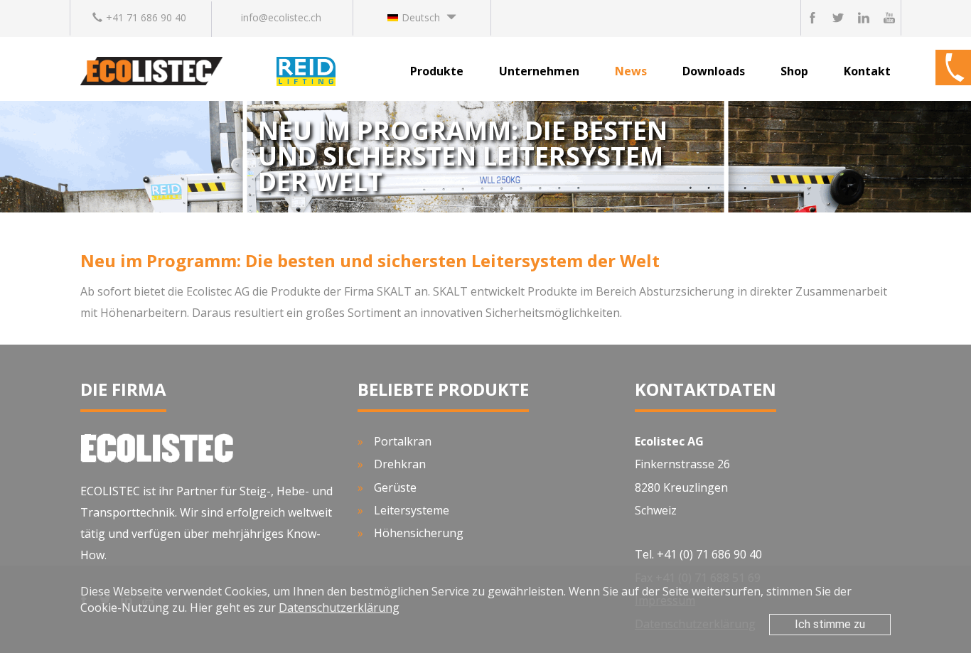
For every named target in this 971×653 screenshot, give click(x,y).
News (631, 71)
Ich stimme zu (830, 624)
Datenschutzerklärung (339, 607)
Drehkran (400, 464)
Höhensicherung (418, 533)
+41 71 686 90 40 (146, 17)
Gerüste (395, 487)
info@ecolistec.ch (281, 17)
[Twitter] (838, 18)
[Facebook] (812, 18)
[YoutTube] (889, 18)
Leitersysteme (411, 510)
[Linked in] (863, 18)
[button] (421, 18)
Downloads (713, 71)
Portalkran (402, 441)
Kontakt (867, 71)
